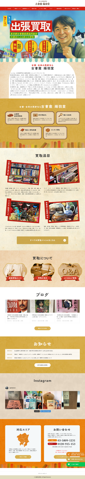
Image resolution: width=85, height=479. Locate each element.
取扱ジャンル (18, 8)
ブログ (50, 8)
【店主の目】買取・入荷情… (18, 320)
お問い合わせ (67, 8)
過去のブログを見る (42, 328)
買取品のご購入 (75, 8)
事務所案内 (59, 8)
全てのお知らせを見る (42, 365)
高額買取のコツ (25, 8)
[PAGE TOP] (42, 470)
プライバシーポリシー (42, 473)
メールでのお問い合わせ (61, 456)
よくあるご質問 (42, 8)
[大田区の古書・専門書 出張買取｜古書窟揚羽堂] (42, 3)
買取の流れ (34, 8)
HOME (9, 8)
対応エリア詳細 (23, 456)
